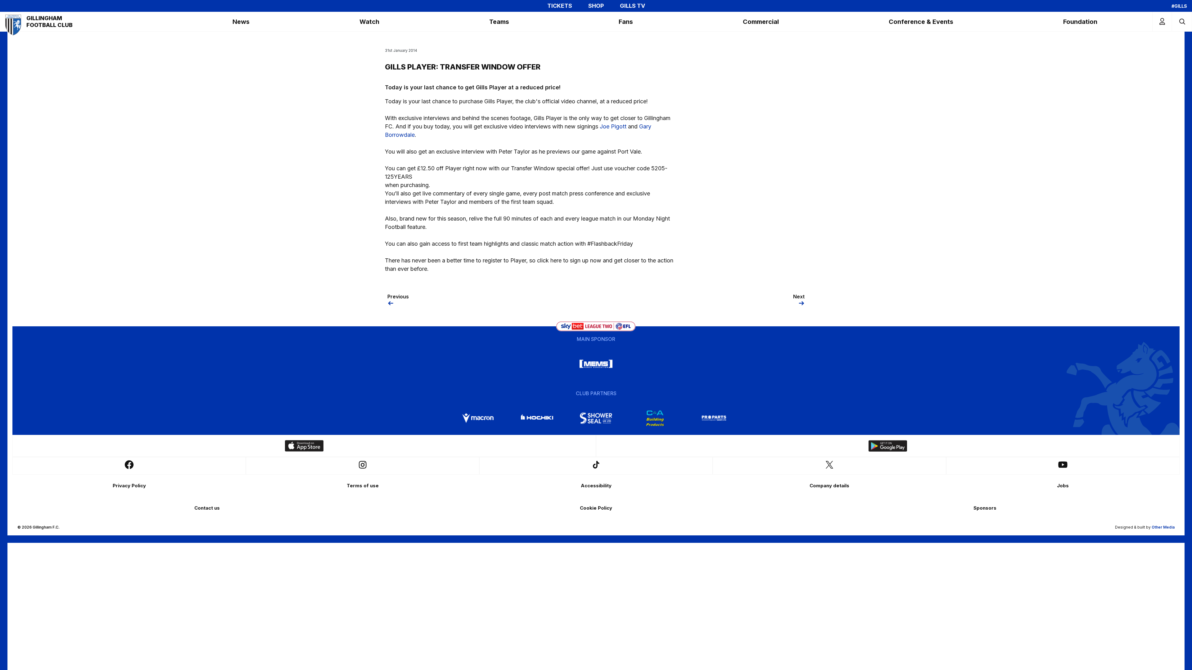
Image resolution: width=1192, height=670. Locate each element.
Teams (499, 21)
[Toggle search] (1182, 21)
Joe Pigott (613, 126)
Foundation (1080, 21)
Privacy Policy (129, 486)
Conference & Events (921, 21)
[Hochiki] (537, 418)
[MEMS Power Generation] (596, 364)
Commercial (761, 21)
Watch (369, 21)
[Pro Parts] (714, 418)
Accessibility (596, 486)
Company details (829, 486)
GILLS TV (632, 6)
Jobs (1063, 486)
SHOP (596, 6)
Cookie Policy (596, 508)
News (241, 21)
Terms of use (363, 486)
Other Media (1163, 527)
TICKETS (559, 6)
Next (799, 296)
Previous (398, 296)
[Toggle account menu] (1162, 21)
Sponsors (984, 508)
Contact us (207, 508)
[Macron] (478, 418)
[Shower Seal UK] (596, 418)
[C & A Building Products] (655, 418)
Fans (626, 21)
